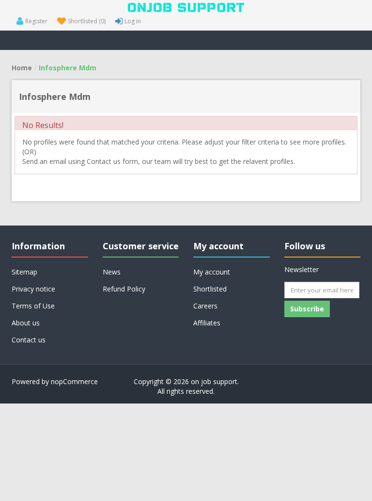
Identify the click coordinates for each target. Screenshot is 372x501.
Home (22, 67)
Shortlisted (210, 288)
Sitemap (24, 271)
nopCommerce (74, 381)
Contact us (29, 339)
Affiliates (206, 322)
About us (26, 322)
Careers (205, 305)
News (112, 271)
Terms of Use (33, 305)
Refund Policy (124, 288)
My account (211, 271)
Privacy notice (33, 288)
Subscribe (307, 308)
